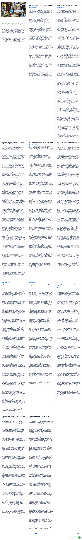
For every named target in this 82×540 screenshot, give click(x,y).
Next (78, 533)
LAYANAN (44, 1)
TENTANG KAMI (38, 1)
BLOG (65, 1)
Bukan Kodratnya (5, 19)
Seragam (3, 282)
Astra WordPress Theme (50, 537)
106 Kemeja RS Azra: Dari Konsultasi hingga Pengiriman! (40, 5)
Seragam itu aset (7, 282)
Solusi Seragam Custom (19, 1)
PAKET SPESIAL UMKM (55, 1)
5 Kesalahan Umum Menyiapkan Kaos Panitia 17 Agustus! (41, 142)
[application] (46, 1)
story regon (3, 18)
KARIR (49, 1)
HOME (34, 1)
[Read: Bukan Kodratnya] (13, 9)
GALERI (61, 1)
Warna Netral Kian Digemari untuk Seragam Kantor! (67, 5)
